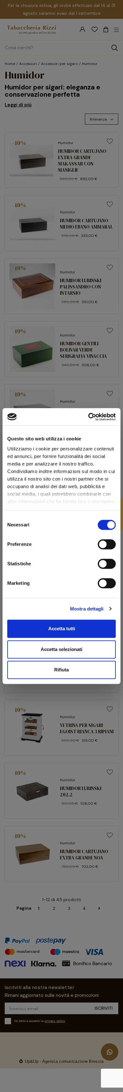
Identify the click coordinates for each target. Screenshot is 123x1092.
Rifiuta (61, 669)
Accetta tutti (61, 628)
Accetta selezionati (61, 649)
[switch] (107, 544)
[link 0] (88, 417)
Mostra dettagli (87, 608)
